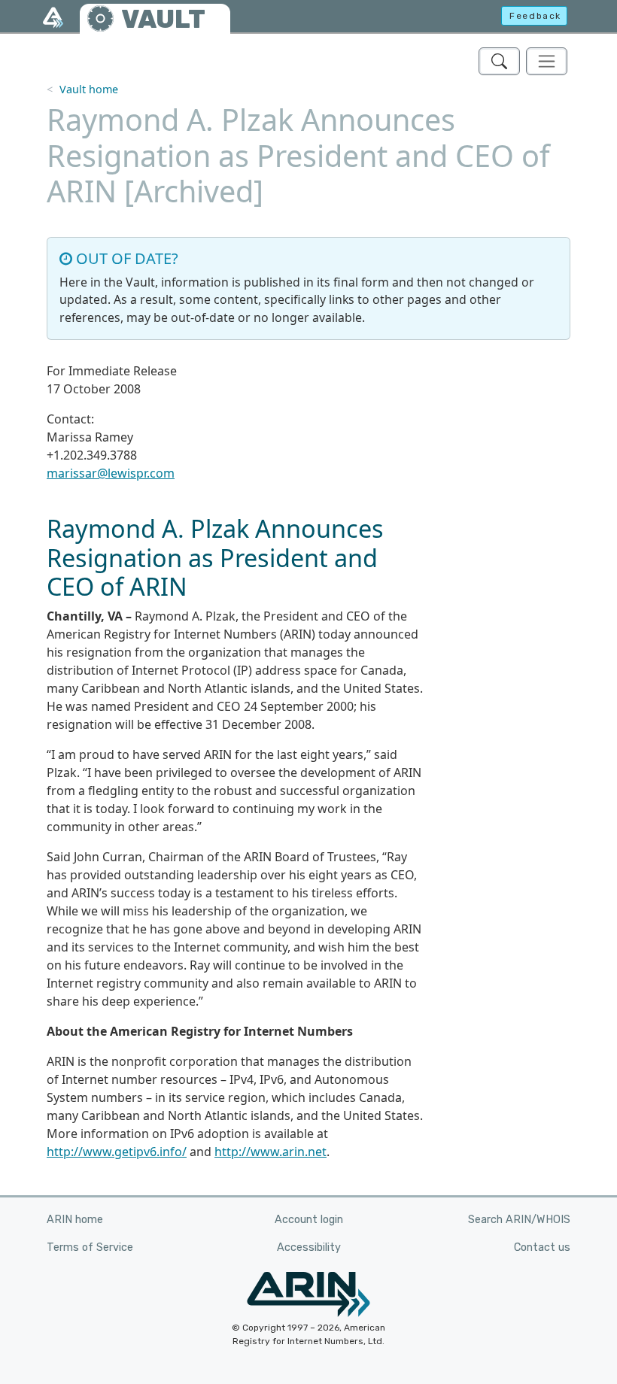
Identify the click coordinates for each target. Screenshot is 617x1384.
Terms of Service (90, 1247)
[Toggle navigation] (546, 61)
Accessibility (309, 1247)
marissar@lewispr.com (111, 473)
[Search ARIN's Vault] (499, 61)
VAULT (163, 19)
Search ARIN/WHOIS (519, 1219)
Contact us (542, 1247)
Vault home (88, 89)
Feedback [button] (535, 16)
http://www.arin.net (270, 1151)
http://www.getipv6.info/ (117, 1151)
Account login (309, 1219)
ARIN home (75, 1219)
